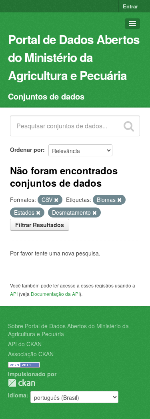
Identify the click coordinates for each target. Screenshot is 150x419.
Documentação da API (55, 293)
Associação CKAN (31, 354)
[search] (129, 126)
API (14, 293)
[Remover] (56, 200)
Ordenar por (26, 150)
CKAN (21, 383)
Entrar (130, 6)
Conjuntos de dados (46, 96)
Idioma (17, 395)
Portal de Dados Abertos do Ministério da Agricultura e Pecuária (74, 57)
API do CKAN (25, 344)
